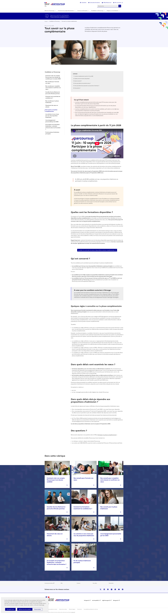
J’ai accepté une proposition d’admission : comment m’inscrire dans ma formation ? (52, 127)
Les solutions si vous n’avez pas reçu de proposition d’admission (52, 115)
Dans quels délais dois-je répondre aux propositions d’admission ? (87, 85)
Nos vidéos (95, 583)
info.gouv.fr (86, 600)
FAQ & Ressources (107, 2)
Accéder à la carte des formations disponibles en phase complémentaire (96, 250)
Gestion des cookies (63, 609)
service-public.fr (95, 600)
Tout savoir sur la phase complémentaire (51, 110)
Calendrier (84, 2)
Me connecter (118, 2)
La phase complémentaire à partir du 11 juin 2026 (84, 76)
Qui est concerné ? (78, 81)
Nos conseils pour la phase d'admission (52, 101)
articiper (100, 435)
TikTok (122, 589)
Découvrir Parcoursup (49, 10)
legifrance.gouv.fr (106, 600)
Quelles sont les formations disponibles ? (82, 78)
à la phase (105, 435)
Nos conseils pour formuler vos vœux (52, 82)
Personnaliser (37, 609)
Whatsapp (115, 589)
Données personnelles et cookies (51, 609)
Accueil (46, 21)
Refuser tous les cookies (25, 609)
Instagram (111, 589)
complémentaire (112, 435)
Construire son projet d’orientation (66, 10)
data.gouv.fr (116, 600)
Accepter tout (10, 609)
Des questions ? (77, 88)
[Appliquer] (119, 6)
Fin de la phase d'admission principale (52, 133)
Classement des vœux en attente (51, 106)
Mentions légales (72, 609)
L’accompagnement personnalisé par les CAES (51, 120)
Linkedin (104, 589)
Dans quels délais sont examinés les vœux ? (83, 83)
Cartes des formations (95, 2)
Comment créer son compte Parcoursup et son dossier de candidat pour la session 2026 (53, 77)
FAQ (61, 583)
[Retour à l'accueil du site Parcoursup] (58, 4)
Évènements (111, 583)
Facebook (108, 589)
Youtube (119, 589)
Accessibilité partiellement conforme (91, 609)
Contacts (78, 583)
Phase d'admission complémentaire (59, 17)
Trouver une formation (82, 10)
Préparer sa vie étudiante (112, 10)
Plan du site (79, 609)
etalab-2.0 (73, 612)
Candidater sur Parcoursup (97, 10)
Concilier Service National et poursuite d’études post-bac (52, 92)
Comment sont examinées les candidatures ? (52, 97)
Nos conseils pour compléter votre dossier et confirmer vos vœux (53, 87)
